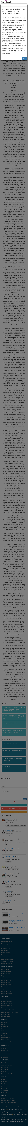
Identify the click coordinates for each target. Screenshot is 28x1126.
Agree (24, 58)
